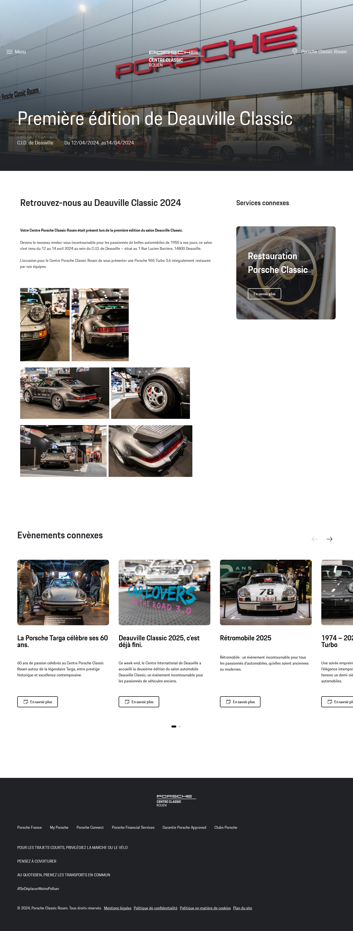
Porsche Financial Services (133, 827)
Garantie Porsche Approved (184, 827)
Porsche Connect (90, 827)
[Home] (176, 58)
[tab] (173, 726)
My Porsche (59, 827)
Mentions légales (117, 908)
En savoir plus (264, 294)
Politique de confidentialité (155, 908)
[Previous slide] (311, 542)
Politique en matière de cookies (205, 908)
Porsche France (29, 827)
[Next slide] (332, 542)
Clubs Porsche (225, 827)
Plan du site (242, 908)
